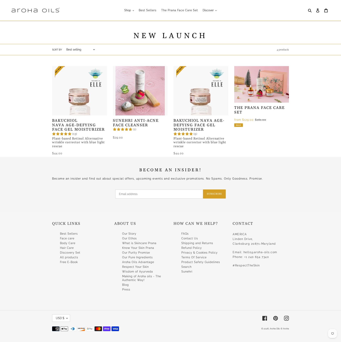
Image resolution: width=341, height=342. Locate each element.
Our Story (129, 233)
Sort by (57, 49)
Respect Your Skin (135, 266)
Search (186, 266)
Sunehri (186, 271)
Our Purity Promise (136, 252)
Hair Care (67, 247)
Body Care (67, 243)
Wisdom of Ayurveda (137, 271)
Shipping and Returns (197, 243)
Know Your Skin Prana (138, 247)
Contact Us (189, 238)
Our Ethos (129, 238)
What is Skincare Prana (139, 243)
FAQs (185, 233)
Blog (125, 284)
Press (126, 289)
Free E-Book (69, 262)
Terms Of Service (194, 257)
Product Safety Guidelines (200, 262)
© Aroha (285, 328)
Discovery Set (70, 252)
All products (69, 257)
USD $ (60, 318)
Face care (67, 238)
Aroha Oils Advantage (138, 262)
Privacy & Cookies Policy (199, 252)
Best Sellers (69, 233)
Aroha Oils (275, 328)
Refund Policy (191, 247)
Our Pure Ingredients (137, 257)
